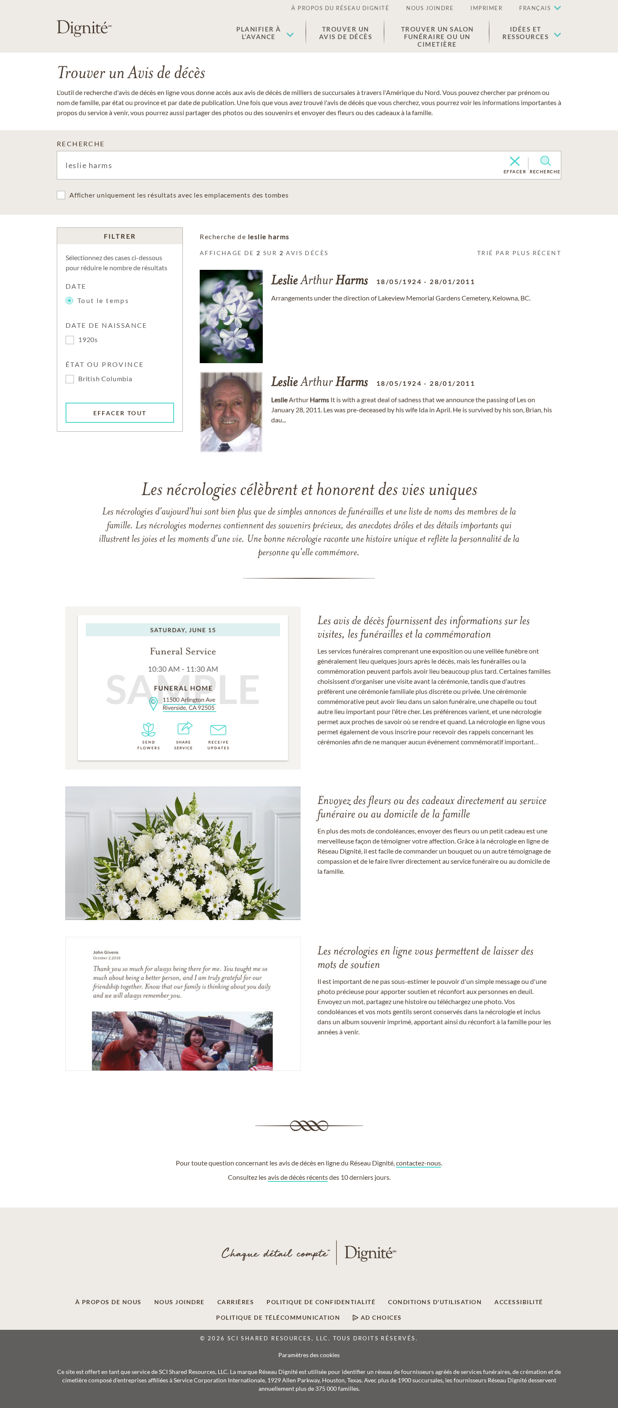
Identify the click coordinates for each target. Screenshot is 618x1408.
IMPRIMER (486, 8)
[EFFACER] (515, 162)
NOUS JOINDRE (430, 8)
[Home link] (84, 28)
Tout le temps (103, 300)
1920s (88, 339)
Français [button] (535, 8)
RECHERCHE (81, 144)
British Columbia (105, 378)
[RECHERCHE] (545, 161)
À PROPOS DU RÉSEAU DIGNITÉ (340, 8)
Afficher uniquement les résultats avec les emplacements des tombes (179, 195)
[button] (265, 32)
